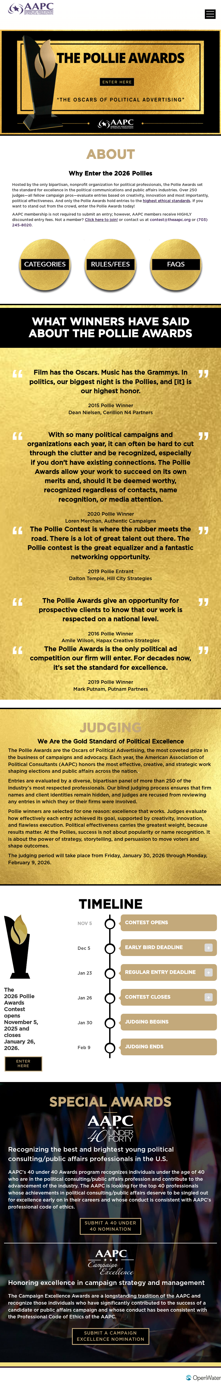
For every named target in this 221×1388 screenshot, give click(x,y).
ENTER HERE (23, 1064)
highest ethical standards (166, 201)
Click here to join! (101, 220)
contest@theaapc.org (170, 220)
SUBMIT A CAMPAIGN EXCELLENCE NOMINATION (110, 1336)
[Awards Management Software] (203, 1377)
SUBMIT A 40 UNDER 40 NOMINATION (110, 1226)
